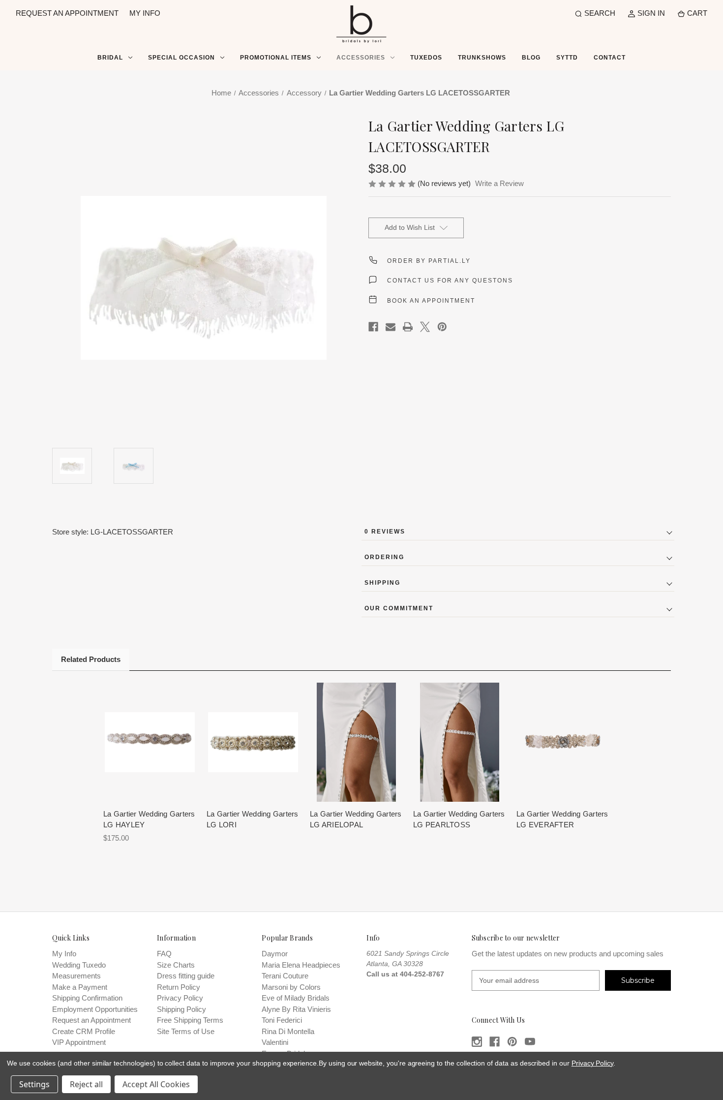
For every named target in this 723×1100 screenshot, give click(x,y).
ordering (384, 557)
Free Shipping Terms (190, 1020)
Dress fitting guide (185, 976)
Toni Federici (282, 1020)
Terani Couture (285, 976)
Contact (610, 57)
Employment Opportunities (95, 1009)
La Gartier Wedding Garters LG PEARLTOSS (459, 819)
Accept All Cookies (156, 1084)
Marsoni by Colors (291, 987)
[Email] (390, 327)
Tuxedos (426, 57)
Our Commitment (398, 608)
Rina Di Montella (288, 1031)
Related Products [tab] (90, 659)
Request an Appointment (91, 1020)
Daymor (275, 953)
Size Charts (176, 965)
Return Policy (178, 987)
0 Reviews (384, 531)
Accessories (360, 57)
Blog (531, 57)
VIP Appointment (79, 1042)
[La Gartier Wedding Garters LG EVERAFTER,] (563, 742)
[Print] (408, 327)
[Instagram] (477, 1042)
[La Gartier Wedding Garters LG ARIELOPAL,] (356, 742)
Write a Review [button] (499, 183)
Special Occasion (181, 57)
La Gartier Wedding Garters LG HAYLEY (149, 819)
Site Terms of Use (185, 1031)
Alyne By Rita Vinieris (296, 1009)
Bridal (110, 57)
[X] (425, 327)
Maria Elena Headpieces (301, 965)
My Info (64, 953)
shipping (382, 582)
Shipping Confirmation (87, 998)
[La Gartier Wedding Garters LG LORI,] (253, 742)
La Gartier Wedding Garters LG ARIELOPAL (356, 819)
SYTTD (567, 57)
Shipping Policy (181, 1009)
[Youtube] (530, 1042)
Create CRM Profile (83, 1031)
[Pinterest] (442, 327)
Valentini (275, 1042)
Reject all (86, 1084)
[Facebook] (373, 327)
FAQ (164, 953)
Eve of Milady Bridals (296, 998)
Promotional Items (275, 57)
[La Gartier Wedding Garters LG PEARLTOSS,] (460, 742)
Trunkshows (482, 57)
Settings (34, 1084)
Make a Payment (79, 987)
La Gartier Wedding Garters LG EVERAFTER (562, 819)
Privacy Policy (180, 998)
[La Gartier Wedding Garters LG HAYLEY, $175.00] (150, 742)
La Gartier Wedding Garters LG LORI (253, 819)
